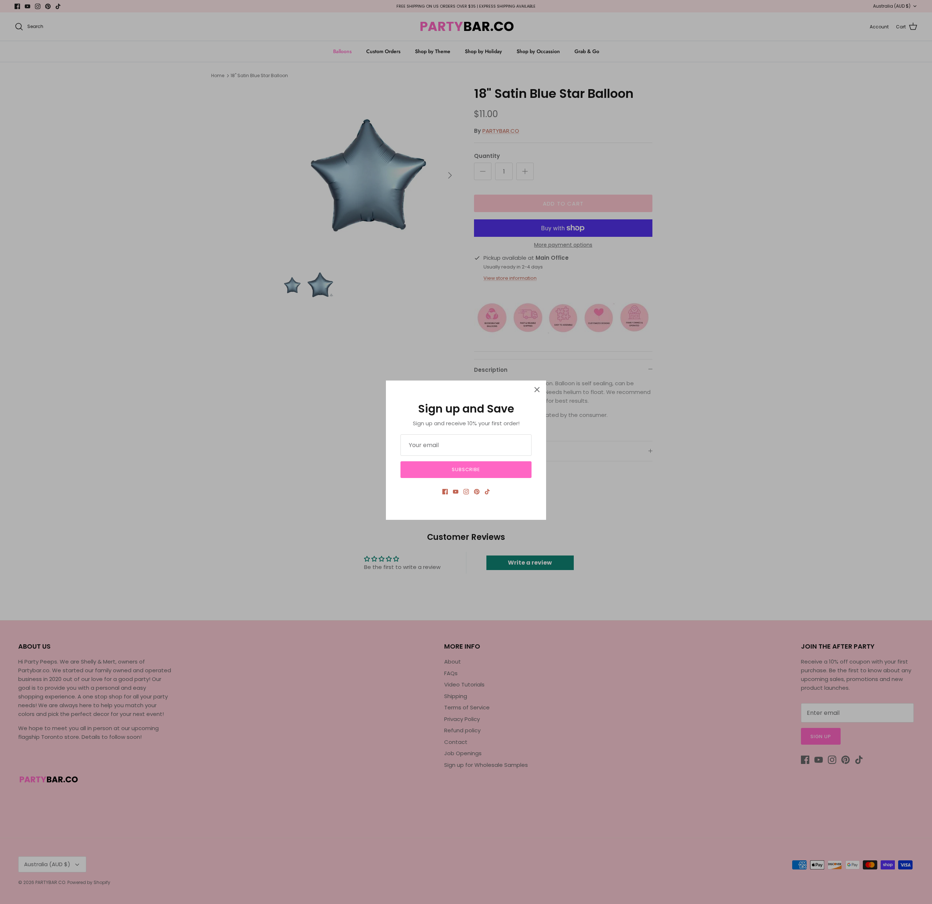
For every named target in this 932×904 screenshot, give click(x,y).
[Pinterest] (476, 491)
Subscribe (466, 469)
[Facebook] (445, 491)
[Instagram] (466, 491)
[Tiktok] (487, 491)
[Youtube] (455, 491)
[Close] (537, 390)
